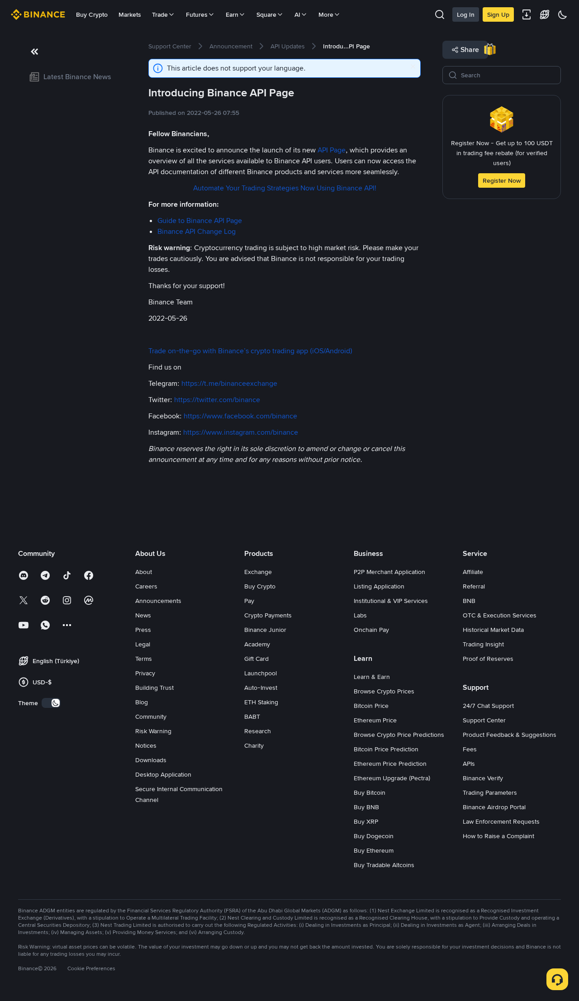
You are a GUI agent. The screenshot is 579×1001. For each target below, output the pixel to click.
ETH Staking (261, 702)
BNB (469, 601)
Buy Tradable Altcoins (384, 865)
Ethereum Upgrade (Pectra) (392, 778)
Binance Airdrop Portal (494, 807)
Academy (257, 644)
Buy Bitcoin (369, 792)
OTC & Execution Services (499, 615)
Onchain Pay (371, 630)
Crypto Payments (268, 615)
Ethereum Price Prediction (390, 763)
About (143, 572)
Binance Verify (483, 778)
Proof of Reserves (488, 659)
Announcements (158, 601)
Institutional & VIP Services (391, 601)
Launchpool (260, 673)
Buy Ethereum (374, 850)
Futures (197, 14)
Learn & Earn (372, 677)
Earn (232, 14)
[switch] (51, 703)
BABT (252, 716)
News (143, 615)
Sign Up (498, 14)
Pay (249, 601)
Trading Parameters (490, 792)
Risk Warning (153, 731)
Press (143, 630)
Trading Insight (483, 644)
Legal (142, 644)
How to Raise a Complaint (498, 836)
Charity (254, 745)
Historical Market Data (493, 630)
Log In (466, 14)
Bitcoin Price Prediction (386, 749)
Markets (130, 14)
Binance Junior (265, 630)
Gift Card (256, 659)
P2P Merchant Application (389, 572)
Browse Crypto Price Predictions (399, 735)
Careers (146, 586)
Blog (141, 702)
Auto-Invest (260, 687)
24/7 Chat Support (488, 706)
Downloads (150, 760)
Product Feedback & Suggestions (509, 735)
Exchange (258, 572)
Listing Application (379, 586)
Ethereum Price (375, 720)
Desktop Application (163, 774)
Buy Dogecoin (374, 836)
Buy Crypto (92, 14)
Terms (143, 659)
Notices (146, 745)
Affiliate (473, 572)
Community (150, 716)
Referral (474, 586)
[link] (72, 77)
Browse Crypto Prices (384, 691)
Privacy (145, 673)
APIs (469, 763)
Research (257, 731)
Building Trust (154, 687)
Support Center (484, 720)
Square (266, 14)
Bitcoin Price (371, 706)
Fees (470, 749)
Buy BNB (366, 807)
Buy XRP (366, 821)
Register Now (502, 180)
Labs (360, 615)
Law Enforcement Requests (501, 821)
